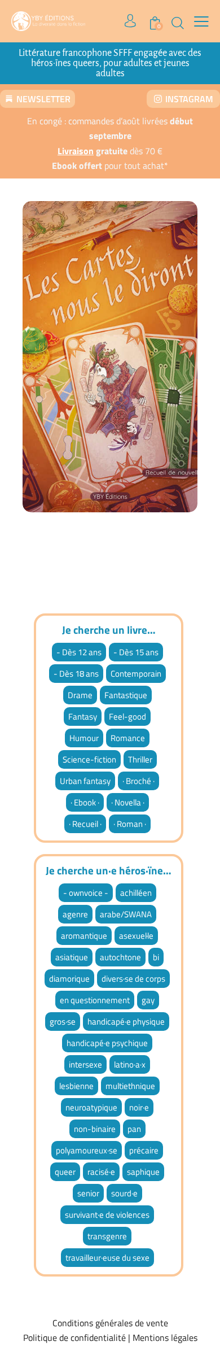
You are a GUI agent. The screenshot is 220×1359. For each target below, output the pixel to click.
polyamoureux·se (86, 1150)
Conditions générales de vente (110, 1323)
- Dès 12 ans (79, 652)
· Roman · (129, 823)
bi (156, 957)
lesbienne (76, 1085)
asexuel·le (136, 935)
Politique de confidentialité (74, 1337)
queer (65, 1171)
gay (148, 1000)
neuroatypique (91, 1107)
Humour (84, 737)
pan (134, 1128)
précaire (144, 1150)
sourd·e (124, 1193)
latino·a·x (130, 1064)
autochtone (120, 957)
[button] (201, 20)
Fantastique (125, 695)
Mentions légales (165, 1337)
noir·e (139, 1107)
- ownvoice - (85, 892)
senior (88, 1193)
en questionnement (95, 1000)
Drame (80, 695)
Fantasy (82, 716)
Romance (128, 737)
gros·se (63, 1021)
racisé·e (101, 1171)
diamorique (69, 978)
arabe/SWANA (126, 914)
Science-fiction (89, 759)
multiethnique (130, 1085)
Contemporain (136, 673)
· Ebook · (85, 802)
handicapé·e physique (126, 1021)
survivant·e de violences (107, 1214)
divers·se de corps (133, 978)
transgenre (107, 1236)
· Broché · (138, 780)
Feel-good (127, 716)
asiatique (71, 957)
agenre (75, 914)
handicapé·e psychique (107, 1042)
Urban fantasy (85, 780)
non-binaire (95, 1128)
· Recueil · (85, 823)
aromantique (84, 935)
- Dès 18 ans (76, 673)
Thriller (140, 759)
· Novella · (127, 802)
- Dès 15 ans (136, 652)
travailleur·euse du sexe (107, 1257)
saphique (143, 1171)
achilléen (136, 892)
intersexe (85, 1064)
